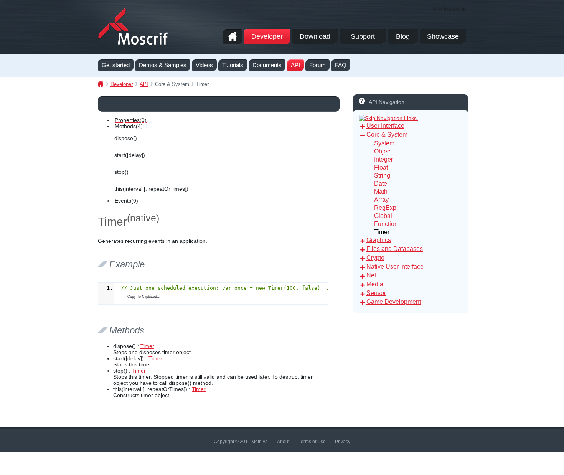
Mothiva (259, 441)
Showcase (443, 36)
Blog (403, 36)
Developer (267, 36)
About (283, 441)
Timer (147, 346)
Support (363, 36)
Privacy (342, 441)
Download (315, 36)
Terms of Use (312, 441)
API (144, 84)
